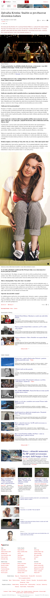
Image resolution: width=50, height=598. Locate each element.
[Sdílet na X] (48, 304)
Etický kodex (35, 591)
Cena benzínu (39, 575)
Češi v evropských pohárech (24, 578)
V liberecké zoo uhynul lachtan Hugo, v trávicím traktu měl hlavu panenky (41, 480)
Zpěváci (15, 308)
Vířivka (27, 582)
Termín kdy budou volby (6, 555)
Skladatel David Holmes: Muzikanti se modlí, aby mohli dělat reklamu (31, 316)
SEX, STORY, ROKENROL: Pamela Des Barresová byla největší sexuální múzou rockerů (32, 391)
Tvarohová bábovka (5, 568)
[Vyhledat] (27, 2)
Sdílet (45, 20)
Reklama (14, 591)
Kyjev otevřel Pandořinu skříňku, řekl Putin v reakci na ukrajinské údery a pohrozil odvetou (29, 434)
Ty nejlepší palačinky (5, 563)
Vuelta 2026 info (21, 549)
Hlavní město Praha (18, 383)
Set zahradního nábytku (42, 580)
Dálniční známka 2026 (38, 565)
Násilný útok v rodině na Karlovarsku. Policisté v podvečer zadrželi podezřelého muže (30, 359)
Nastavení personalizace (29, 592)
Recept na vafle (4, 570)
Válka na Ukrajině (18, 437)
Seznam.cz (45, 1)
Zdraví (16, 404)
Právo (2, 19)
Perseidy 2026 (32, 575)
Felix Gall (19, 557)
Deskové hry (44, 584)
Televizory (17, 586)
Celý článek (34, 464)
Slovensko (18, 74)
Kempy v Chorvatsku (22, 563)
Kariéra (18, 591)
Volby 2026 (3, 549)
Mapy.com (17, 575)
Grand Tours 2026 (21, 558)
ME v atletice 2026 (38, 555)
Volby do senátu (4, 557)
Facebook (6, 591)
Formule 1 (36, 557)
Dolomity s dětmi (21, 572)
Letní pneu (38, 584)
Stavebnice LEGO (23, 584)
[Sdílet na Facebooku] (46, 304)
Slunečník (28, 580)
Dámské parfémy (31, 584)
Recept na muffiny (5, 565)
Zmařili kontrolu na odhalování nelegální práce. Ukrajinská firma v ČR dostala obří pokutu (30, 413)
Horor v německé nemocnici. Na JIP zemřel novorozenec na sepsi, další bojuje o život (31, 423)
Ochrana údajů (42, 591)
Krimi (16, 361)
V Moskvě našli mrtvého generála (24, 369)
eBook (40, 20)
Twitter (10, 591)
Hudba (11, 308)
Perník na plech (4, 572)
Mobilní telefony (15, 584)
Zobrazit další (24, 348)
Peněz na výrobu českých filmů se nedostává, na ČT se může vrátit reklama (31, 327)
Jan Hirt (19, 553)
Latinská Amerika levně (22, 570)
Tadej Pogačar (21, 555)
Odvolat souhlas (19, 592)
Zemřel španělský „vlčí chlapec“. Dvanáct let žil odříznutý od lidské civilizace (24, 481)
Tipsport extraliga (37, 553)
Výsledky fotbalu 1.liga (38, 551)
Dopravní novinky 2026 (39, 567)
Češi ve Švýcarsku (21, 568)
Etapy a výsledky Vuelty (22, 551)
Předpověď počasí (24, 575)
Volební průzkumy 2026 (6, 551)
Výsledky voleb (4, 553)
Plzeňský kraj (17, 415)
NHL (35, 558)
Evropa (16, 370)
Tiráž (22, 591)
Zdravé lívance (4, 567)
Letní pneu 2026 (37, 563)
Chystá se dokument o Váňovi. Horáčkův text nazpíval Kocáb (31, 337)
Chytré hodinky (23, 586)
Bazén (10, 580)
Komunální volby (4, 558)
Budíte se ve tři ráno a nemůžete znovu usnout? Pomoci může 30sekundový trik (31, 402)
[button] (25, 49)
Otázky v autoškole (38, 570)
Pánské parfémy (30, 586)
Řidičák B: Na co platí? (38, 568)
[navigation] (2, 2)
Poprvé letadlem (21, 565)
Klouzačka (34, 580)
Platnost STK (36, 572)
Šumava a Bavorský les (22, 567)
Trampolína (23, 580)
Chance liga (36, 549)
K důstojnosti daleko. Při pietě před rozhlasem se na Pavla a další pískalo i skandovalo (30, 380)
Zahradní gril (22, 582)
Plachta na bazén (16, 580)
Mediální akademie (28, 591)
